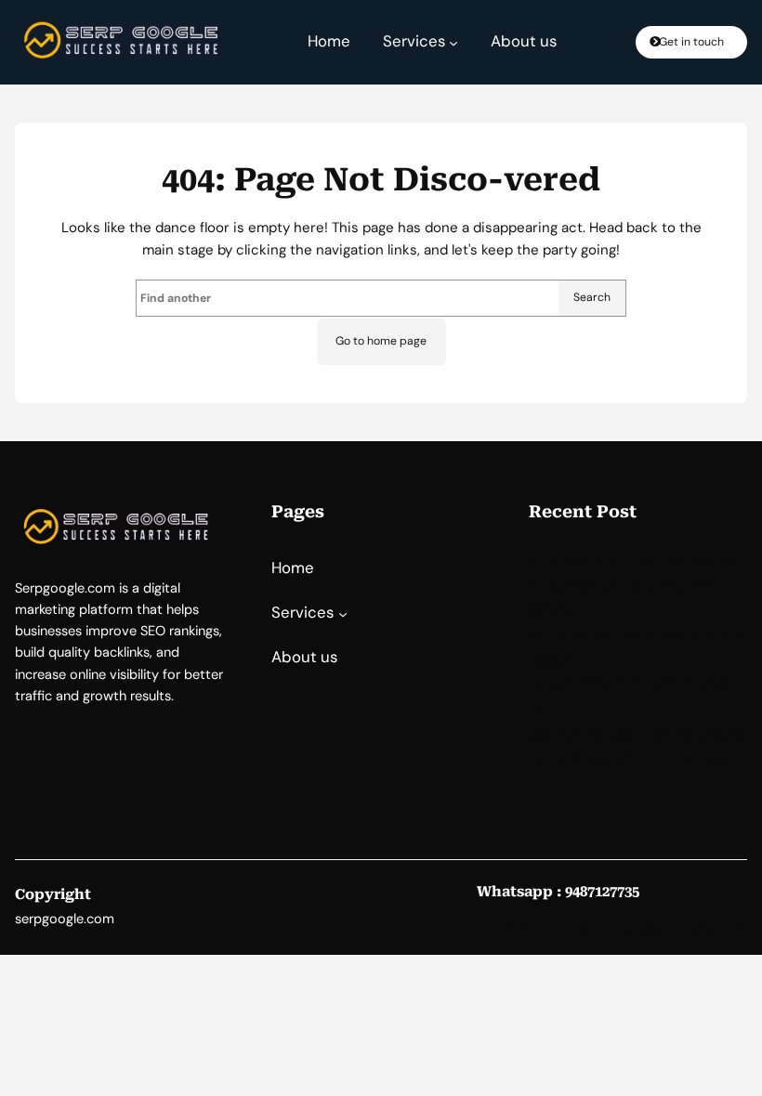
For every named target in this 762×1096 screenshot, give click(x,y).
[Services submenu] (453, 41)
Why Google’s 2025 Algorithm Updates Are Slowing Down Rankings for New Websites (631, 585)
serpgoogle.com (64, 919)
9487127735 (602, 891)
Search (592, 297)
